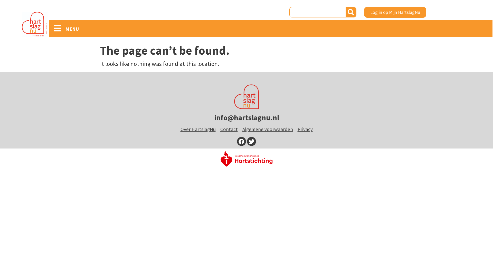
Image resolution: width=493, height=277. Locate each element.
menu (72, 29)
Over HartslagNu (198, 129)
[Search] (351, 12)
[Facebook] (241, 141)
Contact (229, 129)
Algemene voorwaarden (267, 129)
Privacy (305, 129)
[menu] (57, 28)
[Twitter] (251, 141)
